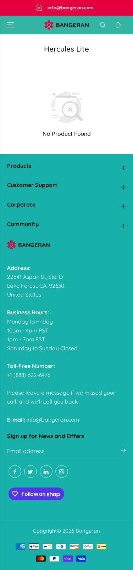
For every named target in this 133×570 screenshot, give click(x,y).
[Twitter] (30, 471)
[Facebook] (15, 471)
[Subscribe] (123, 451)
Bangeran (88, 530)
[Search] (102, 25)
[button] (11, 25)
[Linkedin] (46, 471)
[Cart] (118, 25)
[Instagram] (62, 471)
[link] (66, 244)
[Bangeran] (66, 25)
